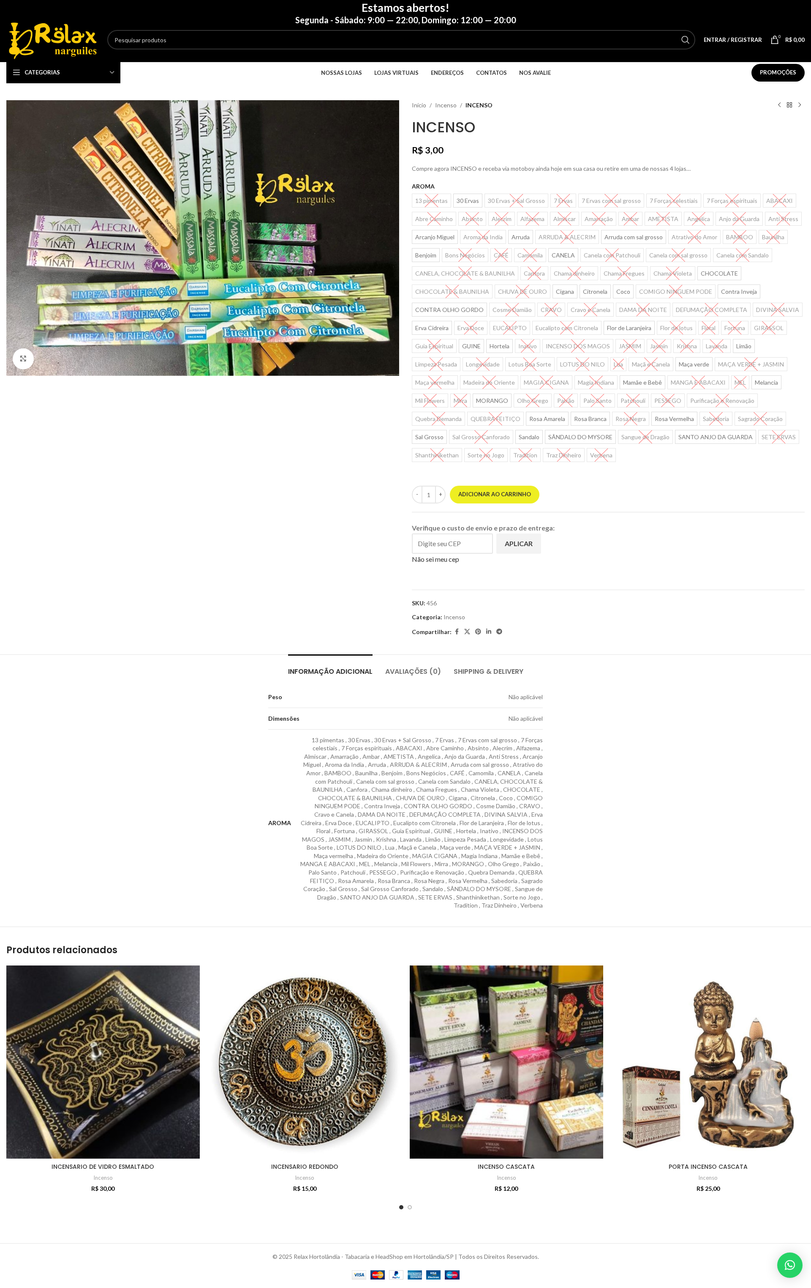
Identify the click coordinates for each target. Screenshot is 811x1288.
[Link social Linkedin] (489, 631)
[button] (790, 1265)
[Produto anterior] (779, 105)
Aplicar (519, 543)
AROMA (423, 186)
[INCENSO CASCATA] (506, 1062)
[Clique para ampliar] (23, 358)
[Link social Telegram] (499, 631)
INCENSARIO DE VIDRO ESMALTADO (103, 1166)
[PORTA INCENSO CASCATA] (708, 1062)
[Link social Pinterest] (478, 631)
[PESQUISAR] (685, 39)
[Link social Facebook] (457, 631)
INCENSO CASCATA (506, 1166)
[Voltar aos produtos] (789, 105)
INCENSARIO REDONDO (304, 1166)
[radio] (467, 201)
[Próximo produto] (800, 105)
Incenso (446, 105)
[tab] (330, 667)
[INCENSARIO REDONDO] (305, 1062)
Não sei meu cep (435, 559)
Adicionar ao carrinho (494, 494)
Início (419, 105)
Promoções (778, 72)
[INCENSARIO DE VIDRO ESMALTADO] (103, 1062)
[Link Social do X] (467, 631)
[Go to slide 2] (410, 1207)
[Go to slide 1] (401, 1207)
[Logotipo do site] (52, 39)
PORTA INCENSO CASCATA (708, 1166)
